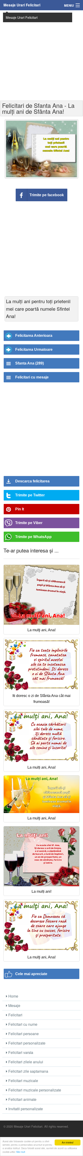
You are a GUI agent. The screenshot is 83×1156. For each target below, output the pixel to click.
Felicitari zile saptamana (27, 1071)
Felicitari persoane (23, 1033)
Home (12, 996)
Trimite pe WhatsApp (33, 537)
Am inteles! (68, 1142)
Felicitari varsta (20, 1052)
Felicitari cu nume (22, 1024)
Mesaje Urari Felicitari (21, 5)
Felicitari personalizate (26, 1043)
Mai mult (20, 1151)
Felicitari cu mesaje (32, 377)
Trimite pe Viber (28, 523)
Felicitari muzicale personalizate (34, 1090)
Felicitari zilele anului (25, 1061)
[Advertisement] (41, 55)
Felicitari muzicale (22, 1080)
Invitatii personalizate (25, 1108)
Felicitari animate (21, 1099)
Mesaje (13, 1005)
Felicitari (14, 1014)
